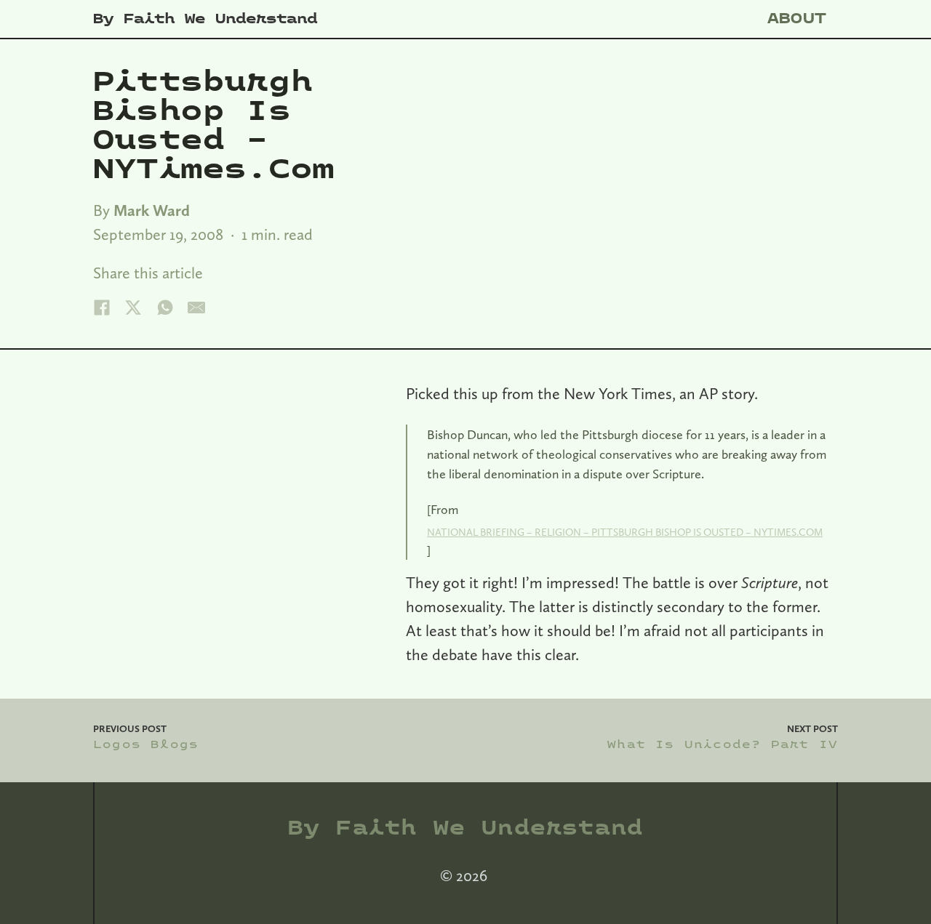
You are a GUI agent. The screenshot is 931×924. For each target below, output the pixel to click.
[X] (133, 307)
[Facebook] (102, 307)
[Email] (196, 307)
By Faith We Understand (205, 19)
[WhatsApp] (165, 307)
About (797, 19)
